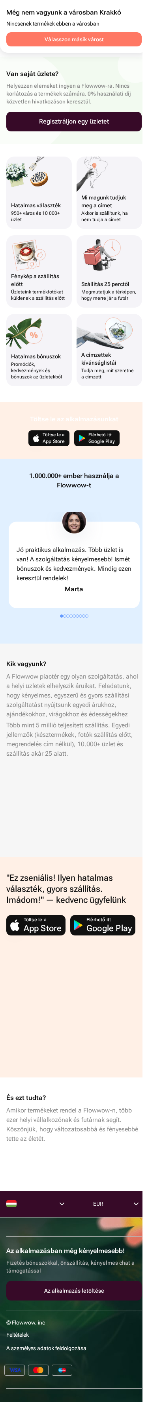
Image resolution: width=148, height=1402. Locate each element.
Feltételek (17, 1335)
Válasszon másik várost (74, 39)
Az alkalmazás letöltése (74, 1291)
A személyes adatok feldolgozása (46, 1348)
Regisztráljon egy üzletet (74, 121)
